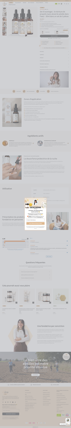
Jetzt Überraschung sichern (35, 223)
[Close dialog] (45, 199)
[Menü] (69, 418)
